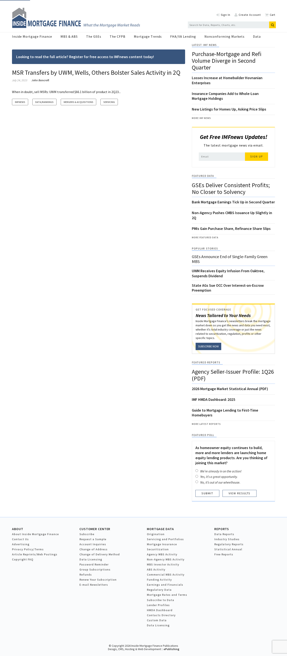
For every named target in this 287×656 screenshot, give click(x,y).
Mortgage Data (160, 529)
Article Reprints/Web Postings (34, 554)
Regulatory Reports (229, 544)
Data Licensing (90, 559)
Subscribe (86, 534)
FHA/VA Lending (183, 36)
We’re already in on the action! (221, 471)
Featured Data (203, 176)
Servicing (109, 102)
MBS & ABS (69, 36)
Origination (156, 534)
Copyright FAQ (22, 559)
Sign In (225, 15)
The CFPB (117, 36)
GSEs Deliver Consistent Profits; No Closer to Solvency (231, 188)
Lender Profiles (158, 605)
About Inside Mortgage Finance (35, 534)
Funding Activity (159, 579)
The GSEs (93, 36)
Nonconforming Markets (224, 36)
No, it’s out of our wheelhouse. (220, 482)
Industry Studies (227, 539)
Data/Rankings (44, 102)
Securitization (158, 549)
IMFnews (20, 102)
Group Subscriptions (95, 569)
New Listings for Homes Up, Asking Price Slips (229, 109)
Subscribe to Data (160, 600)
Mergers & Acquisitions (78, 102)
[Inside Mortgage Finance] (76, 27)
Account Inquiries (92, 544)
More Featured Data (205, 237)
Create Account (250, 15)
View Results (239, 493)
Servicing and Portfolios (165, 539)
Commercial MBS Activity (165, 574)
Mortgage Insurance (162, 544)
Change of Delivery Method (99, 554)
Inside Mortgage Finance (32, 36)
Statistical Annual (228, 549)
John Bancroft (40, 80)
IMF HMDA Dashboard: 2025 (213, 399)
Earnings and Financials (165, 585)
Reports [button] (221, 529)
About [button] (17, 529)
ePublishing (171, 649)
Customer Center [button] (94, 529)
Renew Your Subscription (98, 579)
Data (257, 36)
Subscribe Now (208, 346)
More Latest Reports (206, 424)
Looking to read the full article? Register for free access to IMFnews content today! (85, 56)
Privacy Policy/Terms (28, 549)
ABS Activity (156, 569)
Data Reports (224, 534)
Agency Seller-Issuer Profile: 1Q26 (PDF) (233, 375)
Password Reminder (94, 564)
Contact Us (20, 539)
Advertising (20, 544)
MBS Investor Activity (163, 564)
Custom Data (157, 620)
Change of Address (93, 549)
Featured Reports (206, 362)
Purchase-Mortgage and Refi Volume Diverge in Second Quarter (226, 60)
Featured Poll (203, 435)
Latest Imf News (204, 45)
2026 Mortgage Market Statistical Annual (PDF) (230, 388)
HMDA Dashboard (159, 610)
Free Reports (223, 554)
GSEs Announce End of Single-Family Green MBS (229, 259)
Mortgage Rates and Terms (167, 595)
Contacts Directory (161, 615)
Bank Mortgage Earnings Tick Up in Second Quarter (233, 202)
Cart (272, 15)
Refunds (85, 574)
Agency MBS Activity (162, 554)
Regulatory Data (159, 590)
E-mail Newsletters (93, 585)
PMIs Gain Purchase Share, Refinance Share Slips (231, 228)
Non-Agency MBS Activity (165, 559)
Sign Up (256, 156)
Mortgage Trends (148, 36)
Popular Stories (205, 248)
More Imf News (201, 118)
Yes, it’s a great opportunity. (219, 477)
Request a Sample (92, 539)
